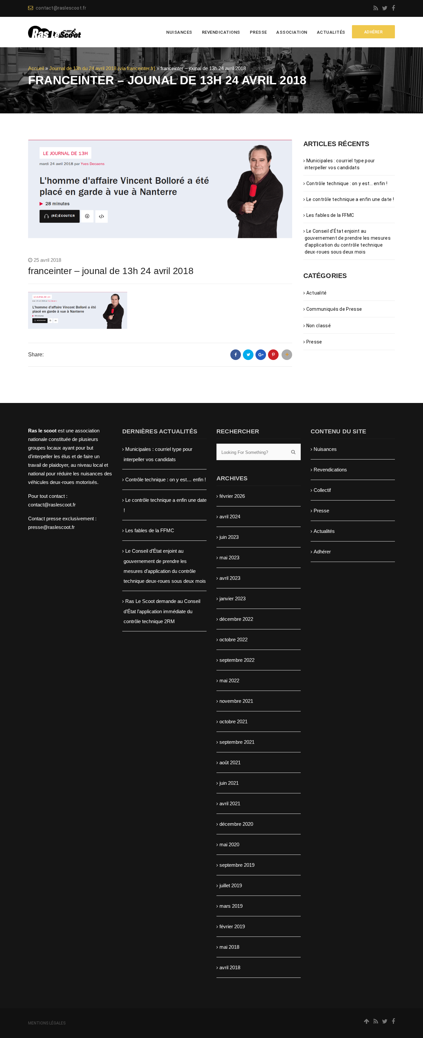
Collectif (322, 490)
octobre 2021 (233, 721)
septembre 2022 (236, 660)
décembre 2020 (236, 824)
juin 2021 (229, 783)
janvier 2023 (232, 598)
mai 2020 (229, 844)
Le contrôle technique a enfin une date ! (350, 199)
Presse (258, 32)
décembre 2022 (236, 619)
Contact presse (44, 518)
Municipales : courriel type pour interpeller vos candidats (340, 164)
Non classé (318, 325)
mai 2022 (229, 680)
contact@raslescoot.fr (61, 8)
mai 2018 (229, 947)
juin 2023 (229, 537)
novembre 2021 (236, 701)
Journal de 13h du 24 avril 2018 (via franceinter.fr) (102, 68)
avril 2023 (229, 578)
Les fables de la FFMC (330, 215)
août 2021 (230, 762)
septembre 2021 (236, 742)
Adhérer (322, 551)
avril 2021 (229, 803)
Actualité (316, 293)
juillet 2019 (230, 885)
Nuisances (179, 32)
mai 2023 (229, 557)
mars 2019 (231, 906)
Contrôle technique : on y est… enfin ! (346, 183)
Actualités (331, 32)
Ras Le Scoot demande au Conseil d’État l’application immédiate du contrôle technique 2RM (162, 611)
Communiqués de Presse (334, 309)
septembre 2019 (236, 865)
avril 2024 (229, 516)
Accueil (36, 68)
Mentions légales (46, 1023)
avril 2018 (229, 967)
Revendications (221, 32)
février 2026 (232, 496)
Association (291, 32)
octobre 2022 (233, 639)
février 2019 (232, 926)
